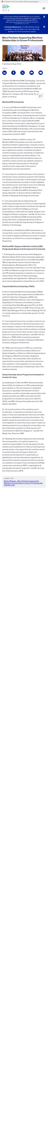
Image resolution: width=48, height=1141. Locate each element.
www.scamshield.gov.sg (17, 22)
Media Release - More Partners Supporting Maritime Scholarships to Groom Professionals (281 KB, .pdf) (23, 483)
